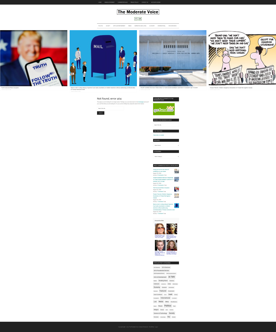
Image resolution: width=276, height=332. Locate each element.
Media (161, 302)
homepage (141, 102)
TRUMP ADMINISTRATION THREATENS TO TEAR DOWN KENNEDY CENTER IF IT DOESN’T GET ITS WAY (169, 87)
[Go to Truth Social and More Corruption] (33, 58)
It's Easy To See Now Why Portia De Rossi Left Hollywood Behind (160, 253)
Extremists (155, 291)
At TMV (171, 277)
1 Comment (160, 191)
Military (167, 301)
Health (170, 294)
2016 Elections (166, 267)
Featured (163, 291)
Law (155, 301)
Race (174, 306)
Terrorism (156, 317)
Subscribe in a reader (158, 135)
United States (162, 317)
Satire (167, 309)
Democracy (175, 284)
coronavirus (163, 284)
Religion (156, 309)
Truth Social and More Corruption (10, 87)
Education (164, 287)
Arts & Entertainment (160, 277)
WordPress (151, 326)
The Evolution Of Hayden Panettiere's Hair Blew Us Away (171, 253)
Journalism (174, 298)
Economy (157, 287)
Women (173, 317)
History (175, 294)
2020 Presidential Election (159, 273)
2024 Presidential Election (171, 273)
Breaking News (163, 280)
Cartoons (156, 284)
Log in (156, 326)
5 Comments (160, 175)
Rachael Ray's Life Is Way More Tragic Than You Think (160, 236)
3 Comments (160, 185)
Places (160, 306)
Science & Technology (160, 313)
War (168, 317)
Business (172, 280)
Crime (169, 284)
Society (172, 313)
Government (171, 291)
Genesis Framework (143, 326)
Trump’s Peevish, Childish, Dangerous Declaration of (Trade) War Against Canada (231, 87)
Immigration (156, 298)
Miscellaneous (174, 301)
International (165, 298)
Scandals (171, 309)
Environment (171, 287)
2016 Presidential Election (161, 270)
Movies (155, 306)
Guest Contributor (158, 294)
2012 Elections (157, 267)
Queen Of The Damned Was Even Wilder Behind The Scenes (171, 237)
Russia (162, 309)
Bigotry (155, 280)
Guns (165, 294)
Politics (167, 305)
